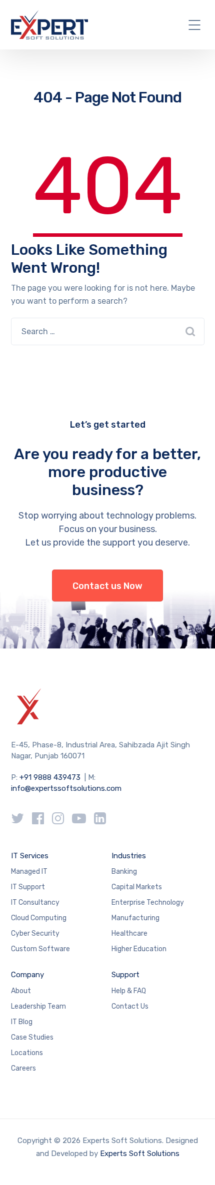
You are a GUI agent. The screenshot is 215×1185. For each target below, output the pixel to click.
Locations (27, 1053)
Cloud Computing (38, 918)
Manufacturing (136, 918)
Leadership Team (38, 1006)
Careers (23, 1068)
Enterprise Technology (148, 902)
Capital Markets (137, 887)
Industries (129, 855)
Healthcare (130, 933)
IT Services (29, 855)
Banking (124, 871)
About (21, 991)
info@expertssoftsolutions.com (66, 788)
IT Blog (21, 1022)
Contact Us (130, 1006)
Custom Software (40, 949)
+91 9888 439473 (50, 777)
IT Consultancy (35, 902)
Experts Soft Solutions (140, 1153)
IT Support (28, 887)
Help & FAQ (129, 991)
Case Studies (32, 1037)
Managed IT (29, 871)
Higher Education (139, 949)
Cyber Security (35, 933)
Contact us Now (107, 586)
